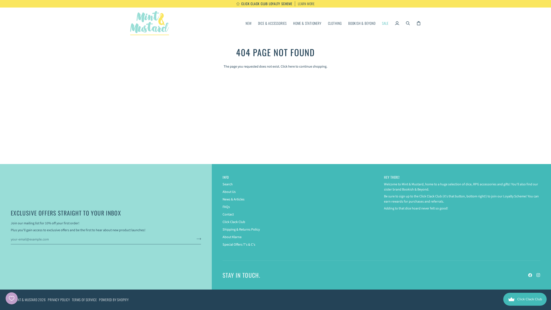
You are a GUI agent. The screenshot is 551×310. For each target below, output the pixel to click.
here (291, 66)
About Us (229, 191)
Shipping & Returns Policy (241, 229)
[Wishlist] (12, 298)
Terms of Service (84, 299)
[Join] (197, 239)
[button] (272, 23)
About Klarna (232, 237)
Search (228, 184)
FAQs (226, 207)
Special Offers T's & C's (239, 244)
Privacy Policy (59, 299)
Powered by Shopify (114, 299)
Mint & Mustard (26, 299)
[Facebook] (530, 275)
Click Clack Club (234, 222)
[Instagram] (538, 275)
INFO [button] (226, 177)
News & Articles (234, 199)
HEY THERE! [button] (392, 177)
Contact (228, 214)
